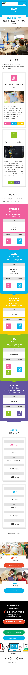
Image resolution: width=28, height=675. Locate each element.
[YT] (16, 658)
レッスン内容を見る (14, 590)
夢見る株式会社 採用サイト (14, 638)
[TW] (11, 658)
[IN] (21, 658)
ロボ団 (4, 3)
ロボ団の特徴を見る (14, 565)
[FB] (7, 658)
